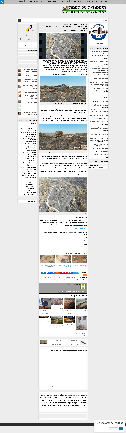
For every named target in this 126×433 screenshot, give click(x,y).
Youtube (75, 291)
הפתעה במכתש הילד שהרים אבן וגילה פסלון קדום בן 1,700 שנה (99, 100)
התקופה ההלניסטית (30, 143)
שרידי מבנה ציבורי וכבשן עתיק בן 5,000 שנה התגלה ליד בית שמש (31, 96)
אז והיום (66, 1)
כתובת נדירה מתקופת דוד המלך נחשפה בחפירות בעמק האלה (30, 81)
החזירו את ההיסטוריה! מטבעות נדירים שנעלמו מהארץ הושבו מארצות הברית (99, 95)
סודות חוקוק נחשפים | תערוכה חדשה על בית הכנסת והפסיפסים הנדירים (99, 62)
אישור (121, 429)
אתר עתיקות (78, 277)
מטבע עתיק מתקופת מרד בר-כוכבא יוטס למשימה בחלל (30, 91)
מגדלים (55, 1)
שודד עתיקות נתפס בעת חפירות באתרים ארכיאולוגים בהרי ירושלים (48, 264)
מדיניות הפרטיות (113, 429)
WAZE (33, 123)
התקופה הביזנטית (30, 141)
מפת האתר (21, 1)
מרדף (55, 279)
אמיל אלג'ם (32, 129)
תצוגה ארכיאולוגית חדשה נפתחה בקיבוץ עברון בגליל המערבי (81, 333)
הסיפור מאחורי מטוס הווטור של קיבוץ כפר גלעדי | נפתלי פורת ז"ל (98, 79)
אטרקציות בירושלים (30, 125)
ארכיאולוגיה (31, 132)
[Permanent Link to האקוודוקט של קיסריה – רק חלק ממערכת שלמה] (81, 303)
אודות (27, 1)
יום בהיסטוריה (48, 1)
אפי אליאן (32, 131)
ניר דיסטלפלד (31, 171)
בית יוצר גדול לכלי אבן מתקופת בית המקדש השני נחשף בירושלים (100, 104)
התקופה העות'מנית (49, 277)
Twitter (75, 272)
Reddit (57, 272)
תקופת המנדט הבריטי (29, 194)
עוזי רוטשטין (51, 279)
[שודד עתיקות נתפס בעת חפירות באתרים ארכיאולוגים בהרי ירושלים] (47, 259)
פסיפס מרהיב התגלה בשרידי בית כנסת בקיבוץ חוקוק (30, 70)
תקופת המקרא (63, 281)
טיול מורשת (32, 156)
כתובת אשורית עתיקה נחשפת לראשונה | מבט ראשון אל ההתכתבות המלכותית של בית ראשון (99, 140)
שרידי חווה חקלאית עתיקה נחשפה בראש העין (57, 307)
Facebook (70, 272)
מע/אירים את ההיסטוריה (97, 1)
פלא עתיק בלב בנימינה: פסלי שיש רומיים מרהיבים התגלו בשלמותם (100, 73)
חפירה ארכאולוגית (30, 149)
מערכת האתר (82, 30)
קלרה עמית (32, 183)
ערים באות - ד (33, 109)
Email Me (61, 291)
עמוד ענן (25, 175)
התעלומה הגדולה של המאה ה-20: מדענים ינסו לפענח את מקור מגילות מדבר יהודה (100, 68)
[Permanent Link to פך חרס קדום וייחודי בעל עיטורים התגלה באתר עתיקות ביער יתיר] (69, 303)
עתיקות (33, 177)
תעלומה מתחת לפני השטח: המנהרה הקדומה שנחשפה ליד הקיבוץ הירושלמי (99, 89)
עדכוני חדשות (67, 24)
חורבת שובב (80, 279)
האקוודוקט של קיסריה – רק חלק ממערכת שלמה (82, 311)
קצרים (79, 1)
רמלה (46, 279)
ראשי (106, 1)
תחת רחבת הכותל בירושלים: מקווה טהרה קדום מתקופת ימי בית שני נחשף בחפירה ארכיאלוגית (98, 117)
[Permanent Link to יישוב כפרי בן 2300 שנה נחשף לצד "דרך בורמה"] (57, 320)
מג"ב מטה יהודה (60, 279)
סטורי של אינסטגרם (30, 173)
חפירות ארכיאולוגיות (29, 152)
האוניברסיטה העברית (30, 136)
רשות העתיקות (31, 186)
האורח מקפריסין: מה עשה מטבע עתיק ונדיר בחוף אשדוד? (99, 52)
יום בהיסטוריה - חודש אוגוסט (30, 105)
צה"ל (24, 181)
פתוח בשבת (32, 181)
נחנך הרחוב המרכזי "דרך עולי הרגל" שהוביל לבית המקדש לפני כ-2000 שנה (69, 326)
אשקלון (23, 132)
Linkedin (42, 272)
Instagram (68, 291)
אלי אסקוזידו (31, 127)
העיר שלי (61, 1)
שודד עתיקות (80, 281)
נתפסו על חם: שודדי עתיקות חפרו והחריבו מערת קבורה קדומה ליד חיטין (99, 133)
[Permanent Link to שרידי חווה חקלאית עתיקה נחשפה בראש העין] (57, 301)
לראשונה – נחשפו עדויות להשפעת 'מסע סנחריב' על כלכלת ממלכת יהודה (45, 312)
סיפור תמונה (73, 1)
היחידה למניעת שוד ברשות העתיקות (62, 277)
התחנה (41, 1)
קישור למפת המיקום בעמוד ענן (80, 228)
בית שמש (73, 277)
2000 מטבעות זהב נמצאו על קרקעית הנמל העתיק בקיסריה (30, 114)
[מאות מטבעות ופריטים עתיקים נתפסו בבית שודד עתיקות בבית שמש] (79, 259)
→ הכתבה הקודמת (74, 340)
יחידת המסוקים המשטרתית (71, 279)
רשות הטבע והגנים (30, 185)
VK (52, 272)
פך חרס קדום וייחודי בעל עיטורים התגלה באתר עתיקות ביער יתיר (70, 312)
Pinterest (63, 272)
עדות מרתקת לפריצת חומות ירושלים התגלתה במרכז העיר (46, 321)
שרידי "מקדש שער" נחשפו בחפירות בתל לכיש (31, 101)
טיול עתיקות (75, 24)
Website (82, 291)
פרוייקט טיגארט (86, 1)
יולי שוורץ (32, 162)
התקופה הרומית (31, 147)
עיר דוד (33, 175)
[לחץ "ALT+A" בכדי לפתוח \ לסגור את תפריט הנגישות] (2, 2)
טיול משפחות (31, 158)
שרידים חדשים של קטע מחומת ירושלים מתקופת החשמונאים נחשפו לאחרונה (99, 127)
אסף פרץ (23, 129)
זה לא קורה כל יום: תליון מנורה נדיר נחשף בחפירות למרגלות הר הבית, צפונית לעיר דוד (98, 123)
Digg (48, 272)
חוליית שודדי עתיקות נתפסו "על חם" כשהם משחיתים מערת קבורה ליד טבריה (99, 110)
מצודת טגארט (31, 166)
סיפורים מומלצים (34, 1)
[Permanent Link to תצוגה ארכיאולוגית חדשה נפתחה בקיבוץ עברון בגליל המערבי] (81, 323)
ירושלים (24, 162)
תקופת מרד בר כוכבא (54, 281)
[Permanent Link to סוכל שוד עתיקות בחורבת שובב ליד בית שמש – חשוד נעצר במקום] (63, 46)
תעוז (75, 281)
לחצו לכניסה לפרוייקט (99, 43)
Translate (100, 167)
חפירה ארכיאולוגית (30, 151)
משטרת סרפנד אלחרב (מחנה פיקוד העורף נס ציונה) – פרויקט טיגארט (30, 75)
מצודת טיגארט (31, 168)
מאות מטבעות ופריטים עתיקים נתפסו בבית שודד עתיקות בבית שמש (80, 265)
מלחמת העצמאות (30, 164)
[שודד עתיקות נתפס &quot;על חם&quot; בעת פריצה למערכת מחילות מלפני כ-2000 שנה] (63, 259)
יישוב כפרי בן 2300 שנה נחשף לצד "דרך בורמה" (58, 326)
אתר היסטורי (82, 24)
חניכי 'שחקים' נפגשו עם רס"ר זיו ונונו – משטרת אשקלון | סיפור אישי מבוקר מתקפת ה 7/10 (99, 150)
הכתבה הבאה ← (58, 340)
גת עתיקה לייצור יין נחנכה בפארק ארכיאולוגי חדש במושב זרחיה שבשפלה (99, 155)
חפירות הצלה (31, 154)
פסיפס (25, 177)
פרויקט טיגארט (31, 179)
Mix (84, 274)
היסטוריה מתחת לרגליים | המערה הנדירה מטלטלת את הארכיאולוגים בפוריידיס (99, 83)
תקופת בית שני (70, 281)
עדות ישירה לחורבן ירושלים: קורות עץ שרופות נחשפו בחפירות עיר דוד (99, 56)
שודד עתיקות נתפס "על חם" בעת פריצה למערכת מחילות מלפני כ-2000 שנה (64, 265)
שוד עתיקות (32, 190)
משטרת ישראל (31, 169)
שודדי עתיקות (31, 188)
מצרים (23, 168)
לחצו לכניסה (27, 45)
